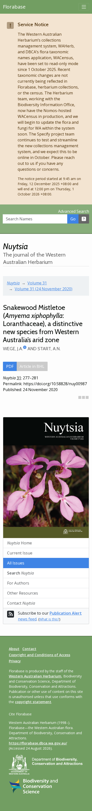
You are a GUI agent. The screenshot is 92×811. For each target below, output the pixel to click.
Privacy (15, 661)
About (14, 648)
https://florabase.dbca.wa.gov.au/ (38, 743)
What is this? (49, 619)
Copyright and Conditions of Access (39, 655)
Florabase (14, 6)
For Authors (18, 583)
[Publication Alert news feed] (10, 615)
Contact (21, 603)
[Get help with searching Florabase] (84, 219)
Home (19, 543)
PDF (9, 366)
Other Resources (22, 593)
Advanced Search (73, 211)
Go (73, 219)
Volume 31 (37, 283)
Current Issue (19, 553)
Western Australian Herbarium (35, 676)
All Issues (15, 563)
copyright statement (33, 701)
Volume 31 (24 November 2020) (43, 289)
